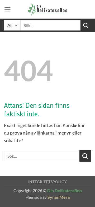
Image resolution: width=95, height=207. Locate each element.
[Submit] (85, 25)
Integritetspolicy (47, 182)
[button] (7, 9)
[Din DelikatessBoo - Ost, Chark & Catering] (48, 9)
